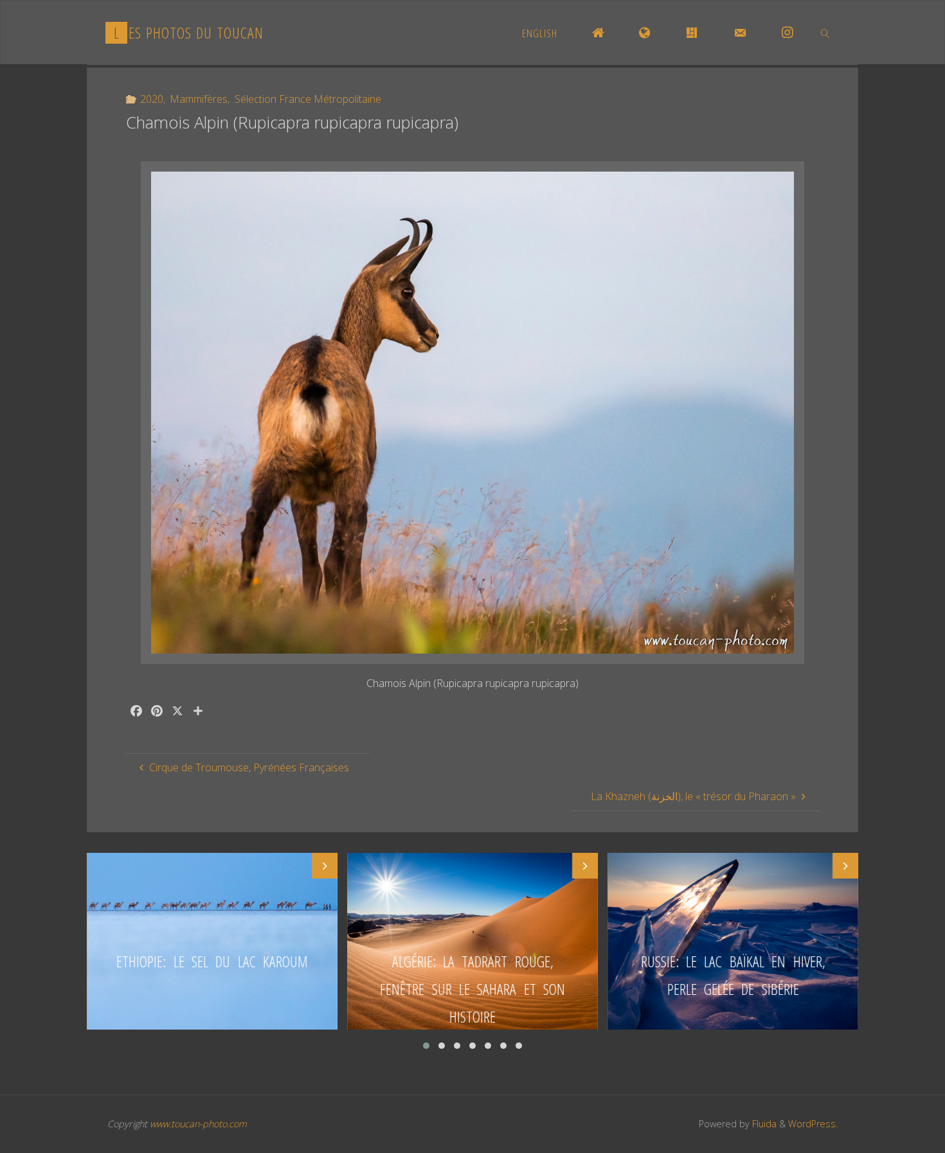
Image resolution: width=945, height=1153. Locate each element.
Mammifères (199, 99)
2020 (151, 99)
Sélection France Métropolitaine (308, 99)
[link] (825, 33)
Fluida (763, 1124)
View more (212, 941)
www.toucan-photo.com (198, 1124)
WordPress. (813, 1124)
